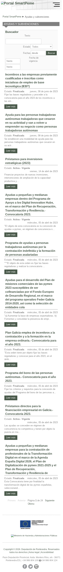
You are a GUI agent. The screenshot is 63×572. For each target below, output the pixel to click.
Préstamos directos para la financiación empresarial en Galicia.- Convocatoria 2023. (29, 410)
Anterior (22, 500)
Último (31, 504)
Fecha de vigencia (33, 59)
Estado (26, 46)
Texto (27, 35)
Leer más (11, 106)
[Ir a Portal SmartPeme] (17, 3)
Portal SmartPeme (12, 16)
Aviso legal (34, 552)
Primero (12, 500)
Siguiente (49, 500)
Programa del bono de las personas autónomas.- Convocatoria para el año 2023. (30, 376)
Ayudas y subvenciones (37, 16)
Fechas (26, 53)
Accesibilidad (47, 552)
